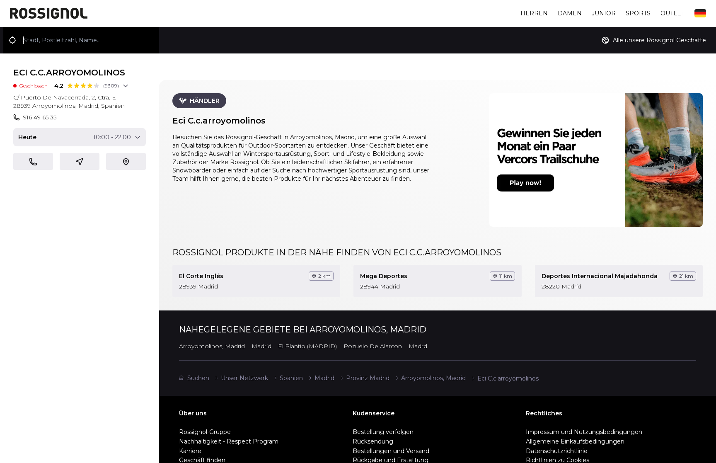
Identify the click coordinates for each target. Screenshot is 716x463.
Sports (638, 13)
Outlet (672, 13)
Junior (604, 13)
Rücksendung (373, 441)
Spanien (291, 378)
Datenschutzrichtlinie (557, 451)
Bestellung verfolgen (383, 432)
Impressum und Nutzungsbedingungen (584, 432)
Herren (534, 13)
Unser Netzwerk (244, 378)
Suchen (198, 378)
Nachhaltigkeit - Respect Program (228, 441)
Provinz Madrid (367, 378)
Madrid (324, 378)
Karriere (190, 451)
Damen (570, 13)
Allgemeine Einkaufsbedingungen (575, 441)
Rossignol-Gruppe (205, 432)
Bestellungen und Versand (391, 451)
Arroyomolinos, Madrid (433, 378)
